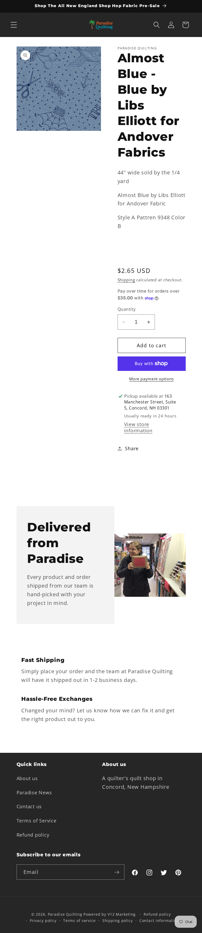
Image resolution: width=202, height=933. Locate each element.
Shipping (126, 279)
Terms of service (79, 920)
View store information (138, 427)
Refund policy (33, 835)
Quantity (127, 309)
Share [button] (132, 448)
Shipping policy (117, 920)
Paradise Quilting (65, 914)
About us (27, 778)
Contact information (159, 920)
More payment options (151, 378)
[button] (14, 25)
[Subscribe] (117, 872)
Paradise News (34, 792)
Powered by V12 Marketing (109, 914)
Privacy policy (43, 920)
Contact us (29, 806)
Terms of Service (37, 820)
